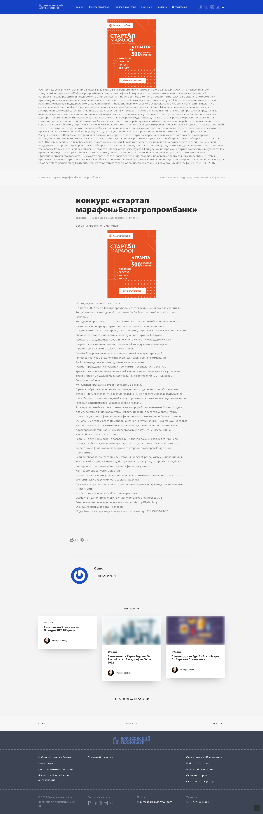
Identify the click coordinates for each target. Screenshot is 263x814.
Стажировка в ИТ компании (204, 757)
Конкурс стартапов (98, 6)
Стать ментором (196, 775)
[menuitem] (79, 7)
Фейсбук (95, 803)
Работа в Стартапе (198, 763)
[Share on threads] (123, 699)
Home (163, 177)
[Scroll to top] (257, 807)
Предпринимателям (125, 6)
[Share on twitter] (119, 699)
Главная (79, 6)
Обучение (146, 6)
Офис (135, 218)
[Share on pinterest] (127, 699)
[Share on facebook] (115, 699)
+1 (76, 540)
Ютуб (111, 803)
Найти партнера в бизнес (55, 757)
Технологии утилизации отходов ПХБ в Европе (61, 628)
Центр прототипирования (55, 769)
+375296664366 (199, 802)
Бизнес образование (199, 769)
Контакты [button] (162, 6)
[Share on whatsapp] (135, 699)
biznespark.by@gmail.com (156, 802)
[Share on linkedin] (131, 699)
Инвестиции (46, 763)
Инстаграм (100, 803)
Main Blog (131, 723)
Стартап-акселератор (200, 781)
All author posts (107, 576)
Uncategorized (115, 218)
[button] (201, 7)
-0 (86, 540)
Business (172, 177)
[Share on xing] (143, 699)
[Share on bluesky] (139, 699)
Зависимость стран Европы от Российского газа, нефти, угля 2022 (129, 659)
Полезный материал (101, 757)
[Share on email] (147, 699)
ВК (106, 803)
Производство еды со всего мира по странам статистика (195, 658)
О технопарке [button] (179, 6)
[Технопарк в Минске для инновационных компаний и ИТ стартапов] (50, 6)
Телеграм (90, 803)
